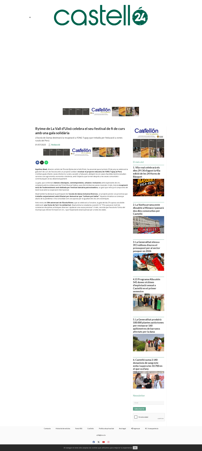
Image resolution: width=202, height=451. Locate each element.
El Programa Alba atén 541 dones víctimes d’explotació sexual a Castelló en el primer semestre (146, 285)
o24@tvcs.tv (101, 435)
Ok (135, 448)
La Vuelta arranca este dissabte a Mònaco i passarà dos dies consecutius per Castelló (148, 209)
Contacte (47, 428)
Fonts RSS (78, 428)
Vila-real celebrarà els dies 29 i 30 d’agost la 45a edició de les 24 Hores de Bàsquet (146, 172)
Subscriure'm (139, 409)
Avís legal (122, 428)
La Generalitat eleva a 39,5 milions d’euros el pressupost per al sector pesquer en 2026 (146, 246)
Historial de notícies (63, 428)
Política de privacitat (106, 428)
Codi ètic (90, 428)
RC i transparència (151, 428)
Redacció (55, 145)
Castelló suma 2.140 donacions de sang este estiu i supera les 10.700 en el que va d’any (147, 364)
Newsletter (139, 395)
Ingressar (136, 428)
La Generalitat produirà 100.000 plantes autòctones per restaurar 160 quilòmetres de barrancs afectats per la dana (148, 325)
